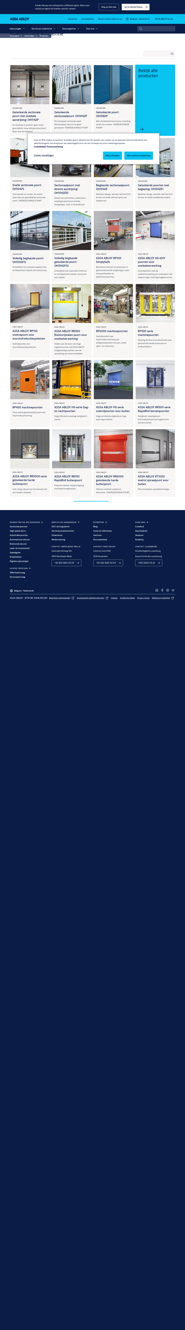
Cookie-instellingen (44, 155)
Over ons (90, 28)
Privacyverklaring (55, 146)
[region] (93, 148)
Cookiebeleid (40, 146)
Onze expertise (69, 28)
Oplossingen (15, 28)
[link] (136, 7)
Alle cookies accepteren (139, 155)
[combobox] (156, 28)
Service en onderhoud (42, 28)
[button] (109, 7)
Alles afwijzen (113, 155)
